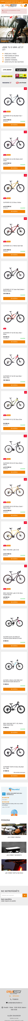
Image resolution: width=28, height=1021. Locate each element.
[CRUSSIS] (7, 70)
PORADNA (5, 820)
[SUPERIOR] (21, 70)
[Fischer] (7, 76)
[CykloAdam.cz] (11, 5)
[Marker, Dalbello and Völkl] (21, 76)
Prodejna (3, 1)
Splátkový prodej (14, 1018)
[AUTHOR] (21, 82)
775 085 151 (20, 2)
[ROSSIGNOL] (7, 82)
